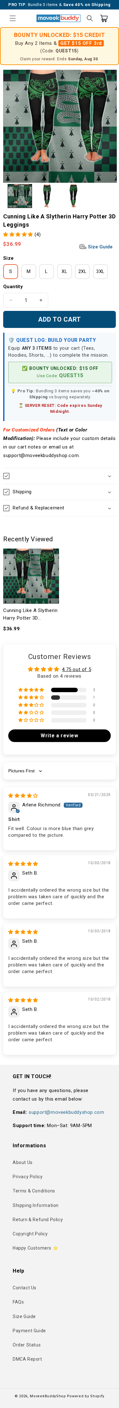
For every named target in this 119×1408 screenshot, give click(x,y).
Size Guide (100, 247)
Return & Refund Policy (38, 1219)
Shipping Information (36, 1205)
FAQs (18, 1301)
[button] (13, 18)
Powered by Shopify (86, 1396)
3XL (100, 271)
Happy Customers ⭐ (35, 1248)
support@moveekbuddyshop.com (66, 1112)
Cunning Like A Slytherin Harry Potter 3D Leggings (30, 615)
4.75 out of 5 (76, 669)
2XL (82, 271)
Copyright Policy (30, 1233)
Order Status (27, 1344)
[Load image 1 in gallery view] (20, 196)
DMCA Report (27, 1359)
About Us (23, 1162)
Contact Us (24, 1287)
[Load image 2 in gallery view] (47, 196)
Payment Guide (29, 1330)
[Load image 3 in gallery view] (74, 196)
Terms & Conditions (34, 1190)
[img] (23, 796)
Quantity (13, 286)
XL (64, 271)
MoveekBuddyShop (48, 1396)
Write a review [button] (59, 736)
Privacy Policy (28, 1176)
